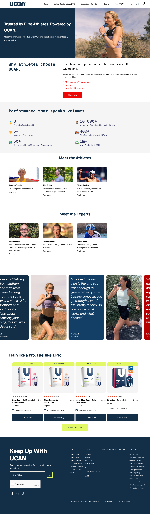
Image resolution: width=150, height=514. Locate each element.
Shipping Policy (134, 473)
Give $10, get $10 (135, 460)
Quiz (87, 476)
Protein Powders (76, 463)
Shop (46, 4)
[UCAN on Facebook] (11, 494)
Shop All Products (75, 427)
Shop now (72, 95)
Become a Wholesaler (137, 466)
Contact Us (133, 454)
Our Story (88, 454)
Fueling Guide (89, 463)
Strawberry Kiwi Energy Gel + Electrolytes (23, 401)
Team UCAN (119, 4)
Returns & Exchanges (136, 457)
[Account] (137, 4)
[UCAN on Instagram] (17, 494)
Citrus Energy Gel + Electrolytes (52, 401)
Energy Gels (75, 454)
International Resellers (137, 482)
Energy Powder (76, 460)
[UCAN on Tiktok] (23, 494)
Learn (106, 4)
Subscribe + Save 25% (89, 4)
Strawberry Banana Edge (117, 400)
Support (133, 450)
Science (87, 457)
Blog (87, 467)
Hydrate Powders (77, 466)
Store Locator (134, 479)
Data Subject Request (137, 485)
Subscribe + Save (92, 472)
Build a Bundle (76, 469)
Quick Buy (28, 417)
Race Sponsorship (135, 469)
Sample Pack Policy (136, 476)
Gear (72, 473)
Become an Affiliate (136, 463)
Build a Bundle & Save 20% (64, 4)
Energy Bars (75, 457)
